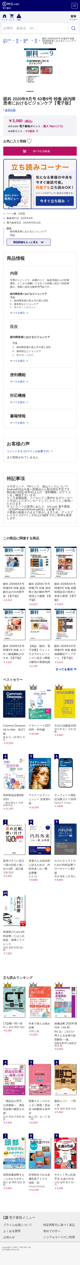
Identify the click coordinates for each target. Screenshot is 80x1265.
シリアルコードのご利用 (59, 1237)
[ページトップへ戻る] (74, 1259)
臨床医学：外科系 (26, 41)
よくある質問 (12, 1231)
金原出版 (10, 110)
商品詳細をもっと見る (26, 242)
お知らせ (9, 1237)
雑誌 (17, 41)
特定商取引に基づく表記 (59, 1224)
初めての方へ (52, 1231)
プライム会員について (17, 1224)
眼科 (36, 41)
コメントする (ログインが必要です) (28, 451)
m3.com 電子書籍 (7, 41)
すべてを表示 (65, 669)
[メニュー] (75, 6)
